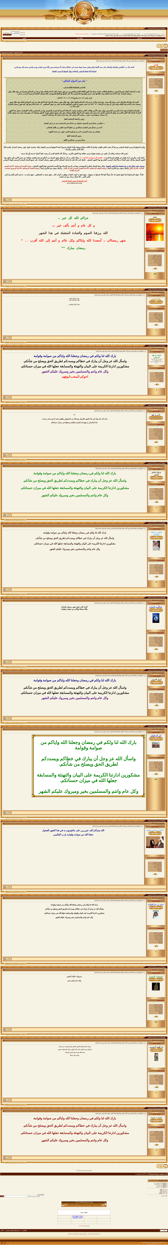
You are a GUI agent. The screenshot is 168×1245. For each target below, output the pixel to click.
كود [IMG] (164, 1191)
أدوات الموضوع (18, 52)
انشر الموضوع (164, 49)
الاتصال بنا (24, 1230)
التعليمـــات (80, 38)
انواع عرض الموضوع (7, 52)
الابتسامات (165, 1190)
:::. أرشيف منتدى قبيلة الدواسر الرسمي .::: (131, 34)
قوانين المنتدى (164, 1195)
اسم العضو (22, 32)
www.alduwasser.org (74, 183)
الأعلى (2, 1230)
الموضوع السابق (87, 1170)
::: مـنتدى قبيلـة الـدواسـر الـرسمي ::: (152, 34)
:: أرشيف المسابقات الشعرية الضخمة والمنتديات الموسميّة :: (105, 34)
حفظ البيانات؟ (6, 32)
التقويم (24, 38)
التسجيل (139, 38)
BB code (164, 1189)
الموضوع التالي (80, 1170)
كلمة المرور (22, 34)
